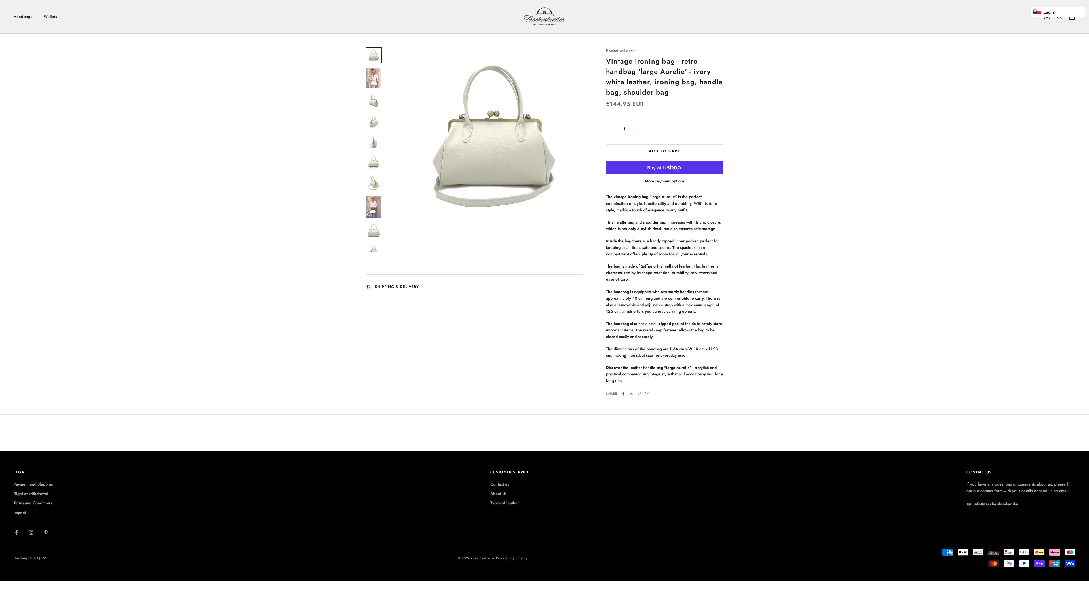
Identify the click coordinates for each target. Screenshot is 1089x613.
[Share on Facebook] (623, 393)
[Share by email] (647, 393)
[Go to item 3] (374, 101)
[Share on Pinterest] (639, 393)
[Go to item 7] (374, 183)
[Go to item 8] (374, 207)
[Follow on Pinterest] (46, 532)
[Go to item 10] (374, 251)
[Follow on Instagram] (31, 532)
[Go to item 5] (374, 142)
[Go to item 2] (374, 78)
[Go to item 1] (374, 55)
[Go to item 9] (374, 231)
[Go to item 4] (374, 121)
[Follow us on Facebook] (16, 532)
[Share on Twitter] (631, 393)
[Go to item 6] (374, 162)
